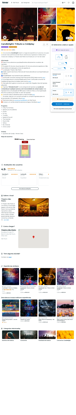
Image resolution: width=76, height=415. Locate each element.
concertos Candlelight (20, 100)
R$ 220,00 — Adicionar (63, 104)
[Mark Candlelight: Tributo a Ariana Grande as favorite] (36, 270)
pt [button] (64, 2)
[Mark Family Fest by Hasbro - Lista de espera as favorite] (17, 301)
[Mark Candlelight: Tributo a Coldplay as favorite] (47, 44)
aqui (44, 77)
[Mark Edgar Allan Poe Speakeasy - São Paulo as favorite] (54, 301)
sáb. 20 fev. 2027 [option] (66, 57)
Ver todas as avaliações (25, 188)
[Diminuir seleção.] (66, 76)
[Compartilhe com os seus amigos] (44, 44)
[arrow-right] (73, 68)
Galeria (70, 38)
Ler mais (6, 219)
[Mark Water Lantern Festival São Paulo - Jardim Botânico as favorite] (72, 301)
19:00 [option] (62, 63)
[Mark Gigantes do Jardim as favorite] (36, 301)
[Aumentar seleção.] (71, 76)
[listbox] (63, 57)
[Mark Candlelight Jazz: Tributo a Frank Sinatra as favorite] (54, 270)
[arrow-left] (52, 68)
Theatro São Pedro (8, 230)
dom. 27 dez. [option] (59, 57)
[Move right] (74, 276)
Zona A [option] (59, 68)
